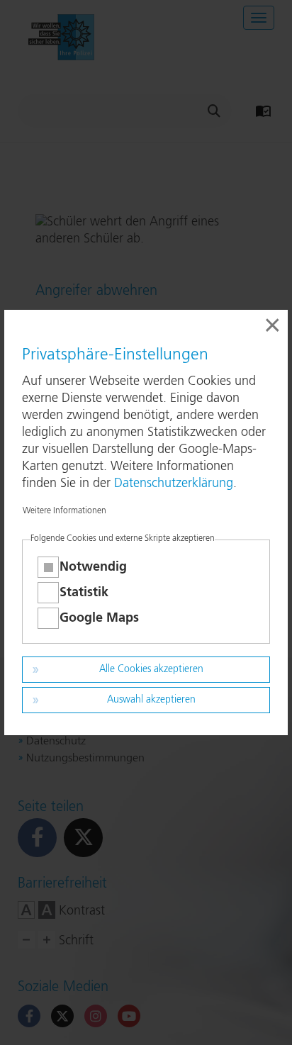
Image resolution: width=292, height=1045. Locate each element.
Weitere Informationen (64, 511)
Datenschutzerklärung (173, 483)
